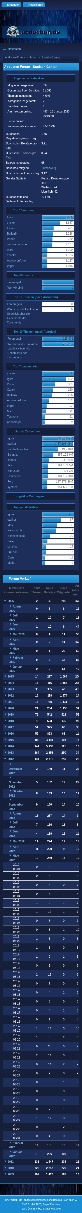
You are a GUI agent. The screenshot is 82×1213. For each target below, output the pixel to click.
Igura (10, 217)
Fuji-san (12, 552)
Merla (10, 562)
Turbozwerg (48, 168)
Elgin (10, 557)
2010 (11, 1168)
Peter (10, 541)
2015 (11, 740)
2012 (11, 759)
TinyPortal (10, 1200)
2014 (11, 746)
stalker (11, 222)
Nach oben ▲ (70, 1200)
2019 (11, 714)
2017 (11, 727)
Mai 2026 (18, 634)
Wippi (10, 266)
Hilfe (19, 1200)
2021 (11, 702)
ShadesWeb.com (51, 1208)
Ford (10, 481)
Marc (10, 249)
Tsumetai (13, 416)
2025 (11, 676)
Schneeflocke (16, 535)
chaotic (11, 255)
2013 (11, 752)
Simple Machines (51, 1204)
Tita (9, 465)
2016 (11, 733)
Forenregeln (14, 282)
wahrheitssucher (17, 244)
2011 (11, 1161)
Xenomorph (14, 422)
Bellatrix (12, 233)
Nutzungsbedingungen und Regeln (42, 1200)
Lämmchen (14, 476)
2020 (11, 708)
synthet (12, 487)
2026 (11, 601)
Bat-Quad (13, 470)
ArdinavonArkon (17, 260)
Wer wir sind (15, 287)
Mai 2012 (18, 841)
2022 (11, 695)
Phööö (11, 238)
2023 (11, 689)
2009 (11, 1174)
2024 (11, 683)
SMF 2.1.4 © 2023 (31, 1204)
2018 (11, 721)
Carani (11, 228)
